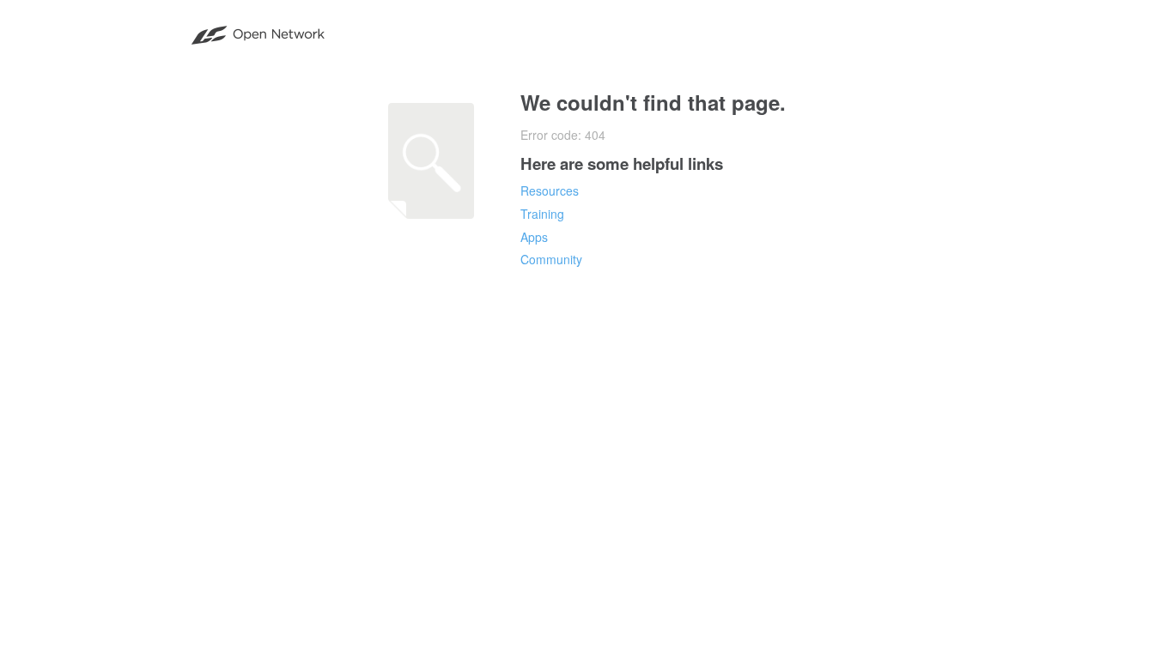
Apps (534, 236)
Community (551, 259)
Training (542, 213)
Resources (549, 190)
